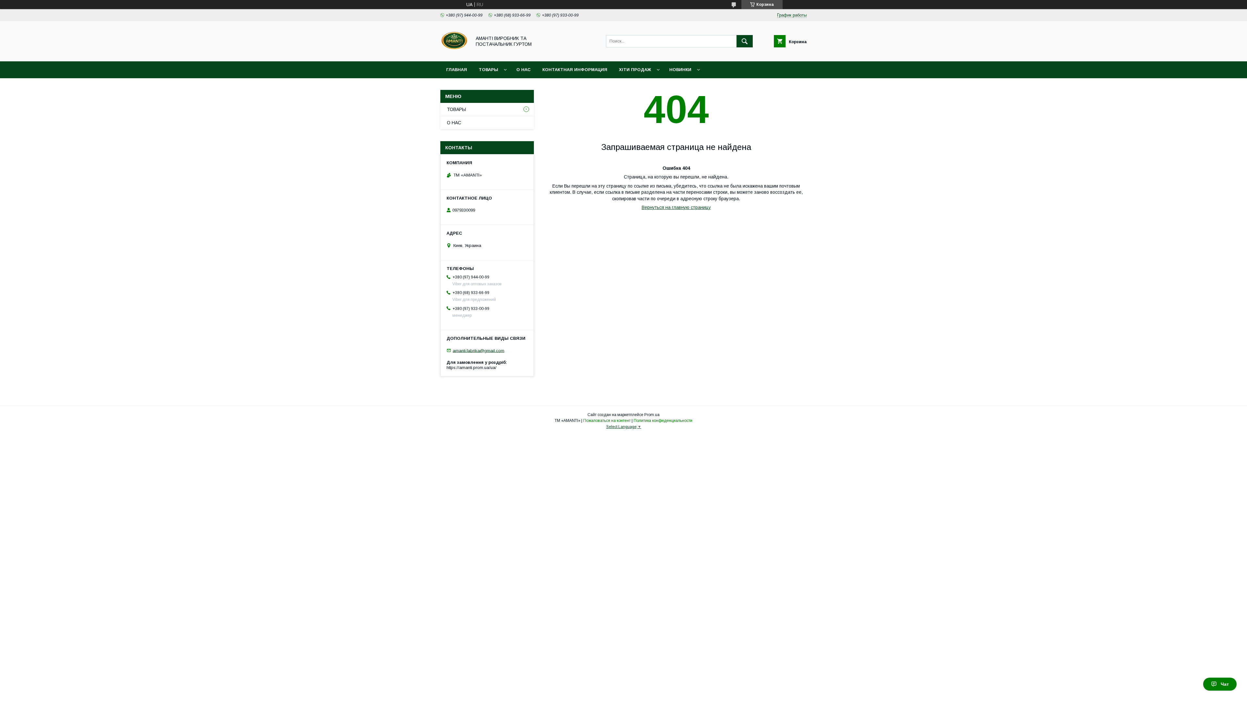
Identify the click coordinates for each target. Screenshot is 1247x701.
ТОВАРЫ (488, 69)
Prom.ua (652, 414)
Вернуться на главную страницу (676, 207)
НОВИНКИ (680, 69)
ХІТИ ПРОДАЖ (635, 69)
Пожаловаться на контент (607, 420)
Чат (1225, 684)
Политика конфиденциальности (663, 420)
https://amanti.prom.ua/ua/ (472, 367)
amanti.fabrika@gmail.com (478, 350)
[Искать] (745, 41)
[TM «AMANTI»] (454, 52)
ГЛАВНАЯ (456, 69)
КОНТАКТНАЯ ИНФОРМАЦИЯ (574, 69)
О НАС (523, 69)
